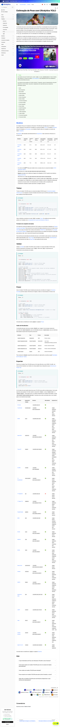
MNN (18, 518)
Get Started (53, 4)
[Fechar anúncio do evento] (1, 1)
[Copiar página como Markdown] (55, 8)
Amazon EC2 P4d (21, 174)
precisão (22, 246)
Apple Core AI (20, 644)
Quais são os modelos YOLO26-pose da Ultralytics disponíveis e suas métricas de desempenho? (34, 679)
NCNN (18, 531)
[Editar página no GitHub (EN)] (57, 8)
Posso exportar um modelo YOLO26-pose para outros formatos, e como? (35, 674)
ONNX (18, 418)
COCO (45, 127)
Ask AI (55, 723)
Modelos (20, 133)
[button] (7, 15)
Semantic (55, 127)
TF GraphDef (20, 493)
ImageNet (21, 130)
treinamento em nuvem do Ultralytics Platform (38, 220)
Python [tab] (19, 200)
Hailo (18, 620)
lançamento (39, 133)
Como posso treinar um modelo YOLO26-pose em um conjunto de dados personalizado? (35, 665)
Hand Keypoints (53, 237)
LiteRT (18, 609)
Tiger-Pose (31, 237)
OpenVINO (19, 435)
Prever (42, 321)
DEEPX (18, 582)
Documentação (23, 4)
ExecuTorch (19, 565)
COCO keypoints (35, 78)
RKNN (18, 550)
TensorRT (19, 449)
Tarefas (28, 4)
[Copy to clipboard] (55, 203)
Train (41, 218)
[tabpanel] (37, 208)
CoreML (19, 467)
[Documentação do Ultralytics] (7, 4)
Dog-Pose (32, 239)
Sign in (7, 724)
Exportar (40, 651)
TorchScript (19, 407)
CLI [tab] (22, 200)
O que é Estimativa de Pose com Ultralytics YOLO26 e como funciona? (35, 660)
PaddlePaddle (20, 511)
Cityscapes (28, 129)
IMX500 (19, 539)
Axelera (18, 571)
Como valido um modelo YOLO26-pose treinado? (30, 670)
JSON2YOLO (43, 229)
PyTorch (19, 404)
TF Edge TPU (20, 501)
